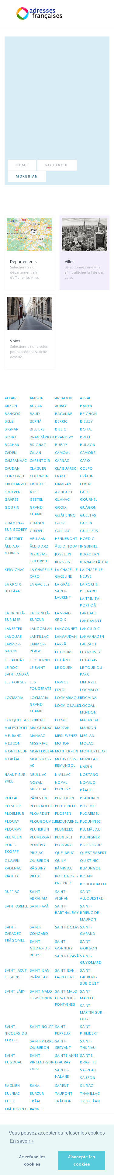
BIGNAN (12, 429)
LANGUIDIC (90, 628)
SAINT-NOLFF (42, 1026)
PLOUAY (12, 821)
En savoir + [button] (22, 1141)
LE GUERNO (40, 660)
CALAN (35, 452)
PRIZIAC (36, 852)
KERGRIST (63, 562)
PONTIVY (38, 844)
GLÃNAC (62, 499)
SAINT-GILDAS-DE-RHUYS (40, 948)
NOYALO (87, 782)
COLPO (86, 468)
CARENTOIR (40, 460)
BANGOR (12, 413)
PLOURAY (13, 829)
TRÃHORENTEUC (19, 1109)
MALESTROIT (16, 727)
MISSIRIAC (39, 743)
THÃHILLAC (89, 1093)
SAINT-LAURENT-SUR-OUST (89, 977)
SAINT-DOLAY (67, 927)
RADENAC (13, 868)
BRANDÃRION (42, 437)
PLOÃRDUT (40, 813)
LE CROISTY (90, 652)
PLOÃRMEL (89, 813)
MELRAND (13, 735)
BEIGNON (88, 413)
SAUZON (87, 1077)
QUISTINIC (89, 860)
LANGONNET (66, 628)
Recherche (57, 165)
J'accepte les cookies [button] (81, 1160)
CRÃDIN (87, 476)
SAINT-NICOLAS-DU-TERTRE (17, 1033)
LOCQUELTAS (17, 719)
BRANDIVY (64, 437)
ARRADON (64, 398)
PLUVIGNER (90, 837)
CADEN (11, 452)
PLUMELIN (13, 837)
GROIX (61, 507)
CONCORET (15, 476)
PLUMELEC (64, 829)
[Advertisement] (57, 100)
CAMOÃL (63, 452)
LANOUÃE (13, 636)
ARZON (11, 405)
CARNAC (62, 460)
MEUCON (12, 743)
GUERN (86, 522)
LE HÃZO (63, 660)
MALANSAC (89, 719)
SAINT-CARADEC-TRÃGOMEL (15, 933)
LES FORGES (15, 682)
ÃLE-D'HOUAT (67, 546)
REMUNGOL (90, 868)
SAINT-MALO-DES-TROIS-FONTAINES (67, 998)
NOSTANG (89, 774)
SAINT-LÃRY (15, 991)
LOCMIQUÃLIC (67, 705)
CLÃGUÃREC (65, 468)
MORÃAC (12, 759)
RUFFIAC (12, 891)
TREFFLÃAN (90, 1101)
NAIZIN (86, 766)
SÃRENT (62, 1085)
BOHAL (86, 429)
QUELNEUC (64, 852)
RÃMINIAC (63, 868)
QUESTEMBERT (93, 852)
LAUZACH (88, 644)
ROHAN (86, 876)
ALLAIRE (12, 398)
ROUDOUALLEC (93, 884)
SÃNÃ (35, 1085)
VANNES (37, 1109)
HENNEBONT (66, 538)
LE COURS (64, 652)
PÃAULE (87, 790)
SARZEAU (88, 1070)
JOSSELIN (63, 554)
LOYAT (61, 719)
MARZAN (62, 727)
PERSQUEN (64, 798)
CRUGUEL (38, 484)
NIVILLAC (63, 774)
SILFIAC (86, 1085)
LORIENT (37, 719)
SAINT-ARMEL (16, 906)
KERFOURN (89, 554)
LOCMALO (89, 689)
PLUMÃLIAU (90, 829)
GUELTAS (88, 515)
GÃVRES (12, 499)
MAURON (88, 727)
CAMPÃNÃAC (16, 460)
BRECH (86, 437)
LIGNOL (62, 682)
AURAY (61, 405)
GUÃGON (88, 507)
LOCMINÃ (88, 697)
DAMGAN (63, 484)
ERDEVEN (13, 491)
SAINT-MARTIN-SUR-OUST (92, 1012)
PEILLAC (12, 798)
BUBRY (61, 444)
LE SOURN (64, 667)
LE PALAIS (88, 660)
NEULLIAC (38, 774)
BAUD (35, 413)
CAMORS (87, 452)
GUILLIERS (89, 530)
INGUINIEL (89, 546)
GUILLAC (62, 530)
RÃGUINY (38, 868)
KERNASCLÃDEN (94, 562)
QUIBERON (39, 860)
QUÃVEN (12, 860)
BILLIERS (37, 429)
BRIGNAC (38, 444)
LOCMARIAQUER (69, 697)
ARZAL (85, 398)
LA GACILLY (40, 584)
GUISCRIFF (14, 538)
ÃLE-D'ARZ (39, 546)
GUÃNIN (37, 522)
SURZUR (37, 1093)
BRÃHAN (12, 444)
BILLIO (61, 429)
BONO (10, 437)
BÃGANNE (63, 413)
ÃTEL (34, 491)
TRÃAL (35, 1101)
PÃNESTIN (38, 798)
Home (22, 165)
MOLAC (86, 743)
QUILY (60, 860)
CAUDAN (12, 468)
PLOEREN (63, 813)
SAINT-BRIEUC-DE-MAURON (90, 912)
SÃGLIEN (12, 1085)
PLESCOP (13, 805)
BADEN (86, 405)
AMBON (37, 398)
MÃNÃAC (37, 735)
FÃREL (85, 491)
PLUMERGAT (41, 837)
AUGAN (36, 405)
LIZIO (60, 689)
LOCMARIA (14, 697)
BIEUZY (86, 421)
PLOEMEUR (14, 813)
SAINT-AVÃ (39, 906)
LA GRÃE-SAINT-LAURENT (63, 591)
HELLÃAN (38, 538)
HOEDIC (87, 538)
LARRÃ (60, 644)
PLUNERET (64, 837)
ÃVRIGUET (64, 491)
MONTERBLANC (43, 751)
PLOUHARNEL (67, 821)
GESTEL (36, 499)
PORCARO (64, 844)
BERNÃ (36, 421)
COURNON (39, 476)
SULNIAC (12, 1093)
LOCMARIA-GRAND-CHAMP (40, 704)
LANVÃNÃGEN (92, 636)
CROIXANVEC (16, 484)
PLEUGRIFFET (66, 805)
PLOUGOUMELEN (45, 821)
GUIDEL (36, 530)
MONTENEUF (16, 751)
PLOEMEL (88, 805)
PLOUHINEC (90, 821)
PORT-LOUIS (91, 844)
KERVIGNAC (15, 569)
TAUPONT (64, 1093)
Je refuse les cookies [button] (32, 1160)
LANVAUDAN (66, 636)
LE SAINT (37, 667)
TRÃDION (63, 1101)
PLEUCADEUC (41, 805)
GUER (60, 522)
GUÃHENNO (65, 515)
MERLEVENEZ (66, 735)
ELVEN (85, 484)
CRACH (61, 476)
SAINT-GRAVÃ (67, 956)
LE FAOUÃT (14, 660)
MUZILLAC (89, 759)
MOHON (62, 743)
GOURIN (12, 507)
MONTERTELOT (93, 751)
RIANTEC (12, 876)
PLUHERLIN (39, 829)
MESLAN (87, 735)
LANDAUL (88, 613)
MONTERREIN (66, 751)
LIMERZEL (88, 682)
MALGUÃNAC (41, 727)
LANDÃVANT (91, 620)
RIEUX (35, 876)
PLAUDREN (89, 798)
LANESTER (13, 628)
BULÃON (87, 444)
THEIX (10, 1101)
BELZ (9, 421)
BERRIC (61, 421)
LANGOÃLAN (41, 628)
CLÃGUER (38, 468)
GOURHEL (89, 499)
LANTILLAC (39, 636)
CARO (85, 460)
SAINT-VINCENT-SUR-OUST (42, 1062)
